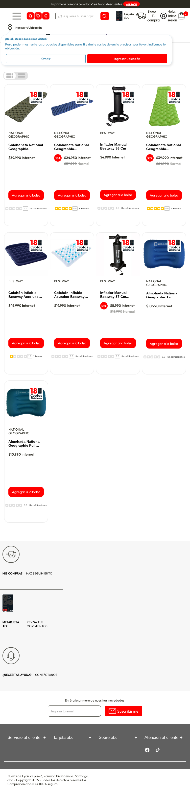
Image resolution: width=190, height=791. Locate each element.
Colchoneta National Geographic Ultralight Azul (71, 147)
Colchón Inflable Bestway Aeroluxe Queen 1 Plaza (23, 295)
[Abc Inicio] (37, 15)
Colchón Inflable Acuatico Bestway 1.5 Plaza (69, 295)
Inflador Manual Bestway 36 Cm (113, 146)
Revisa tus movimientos (25, 624)
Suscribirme (128, 711)
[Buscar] (104, 16)
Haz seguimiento (27, 573)
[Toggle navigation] (17, 15)
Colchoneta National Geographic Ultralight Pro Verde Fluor (163, 147)
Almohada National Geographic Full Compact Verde (24, 443)
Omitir (45, 59)
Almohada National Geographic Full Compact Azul (162, 295)
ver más (131, 4)
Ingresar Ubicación (127, 59)
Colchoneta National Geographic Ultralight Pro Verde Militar (25, 147)
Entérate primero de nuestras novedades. (95, 700)
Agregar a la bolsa (26, 195)
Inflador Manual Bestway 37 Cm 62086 (113, 295)
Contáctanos (29, 675)
